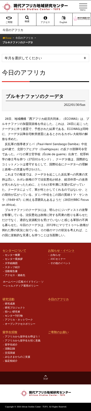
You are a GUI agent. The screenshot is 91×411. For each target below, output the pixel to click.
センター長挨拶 (14, 258)
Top (45, 378)
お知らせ (55, 254)
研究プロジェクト (15, 307)
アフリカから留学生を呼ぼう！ (22, 336)
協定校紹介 (11, 360)
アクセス (45, 22)
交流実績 (10, 352)
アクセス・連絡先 (15, 275)
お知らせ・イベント (61, 250)
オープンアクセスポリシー (20, 323)
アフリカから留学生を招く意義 (22, 340)
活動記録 (10, 348)
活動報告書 (11, 271)
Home (8, 37)
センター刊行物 (14, 315)
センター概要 (12, 254)
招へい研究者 (12, 311)
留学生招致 (10, 332)
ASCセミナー (58, 258)
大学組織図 (11, 263)
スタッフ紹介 (12, 267)
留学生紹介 (11, 344)
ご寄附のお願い (58, 332)
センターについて (14, 250)
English (63, 22)
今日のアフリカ (24, 37)
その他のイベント (60, 263)
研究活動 (8, 299)
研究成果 (10, 303)
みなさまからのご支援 (17, 356)
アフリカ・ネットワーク (19, 319)
